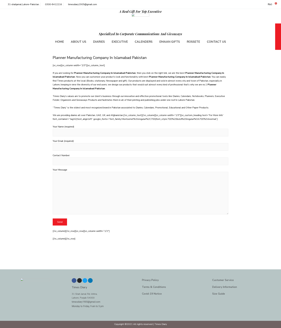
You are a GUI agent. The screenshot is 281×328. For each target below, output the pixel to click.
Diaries (99, 42)
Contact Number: (61, 155)
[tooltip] (278, 26)
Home (59, 42)
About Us (78, 42)
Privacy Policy (150, 280)
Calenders (144, 42)
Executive (120, 42)
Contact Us (216, 42)
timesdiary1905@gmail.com (86, 301)
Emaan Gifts (169, 42)
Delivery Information (224, 287)
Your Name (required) (63, 126)
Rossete (193, 42)
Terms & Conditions (154, 287)
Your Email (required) (63, 141)
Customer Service (223, 280)
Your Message (60, 169)
